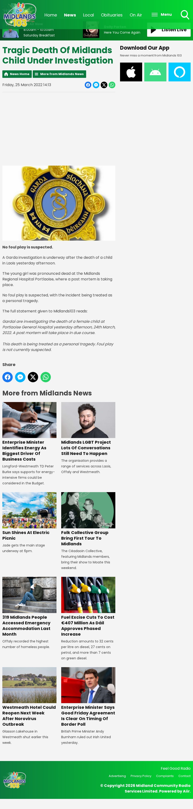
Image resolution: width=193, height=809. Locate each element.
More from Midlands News (62, 74)
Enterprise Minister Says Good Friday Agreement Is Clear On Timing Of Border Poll (88, 715)
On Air (136, 15)
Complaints (165, 776)
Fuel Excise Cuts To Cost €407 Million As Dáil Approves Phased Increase (87, 625)
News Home (19, 74)
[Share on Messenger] (96, 85)
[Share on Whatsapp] (112, 85)
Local (88, 15)
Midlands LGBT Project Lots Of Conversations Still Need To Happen (86, 447)
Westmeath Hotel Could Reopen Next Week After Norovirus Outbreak (29, 715)
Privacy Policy (141, 776)
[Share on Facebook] (88, 85)
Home (50, 15)
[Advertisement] (58, 129)
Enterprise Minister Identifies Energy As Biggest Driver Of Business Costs (24, 450)
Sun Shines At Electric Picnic (25, 535)
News (70, 15)
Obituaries (112, 15)
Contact (184, 776)
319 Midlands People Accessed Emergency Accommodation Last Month (26, 625)
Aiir (186, 791)
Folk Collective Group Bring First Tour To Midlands (85, 538)
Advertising (117, 776)
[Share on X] (104, 85)
